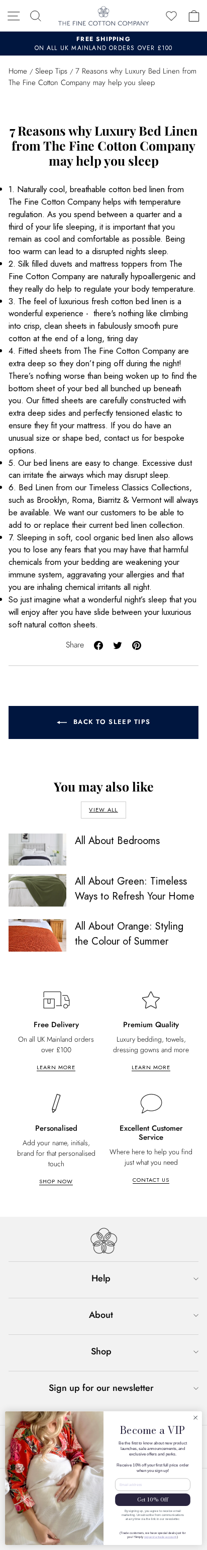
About (101, 1314)
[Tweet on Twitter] (117, 644)
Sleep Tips (51, 71)
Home (18, 71)
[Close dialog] (195, 1417)
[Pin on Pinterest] (136, 644)
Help (101, 1278)
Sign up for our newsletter (101, 1387)
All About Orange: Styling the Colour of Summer (129, 934)
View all (103, 810)
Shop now (56, 1181)
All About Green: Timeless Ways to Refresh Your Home (134, 889)
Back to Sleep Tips (111, 721)
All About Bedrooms (117, 841)
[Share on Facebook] (98, 644)
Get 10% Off (152, 1499)
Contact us (151, 1180)
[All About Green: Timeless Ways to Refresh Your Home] (37, 890)
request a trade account (160, 1536)
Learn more (56, 1067)
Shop (101, 1351)
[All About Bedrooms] (37, 850)
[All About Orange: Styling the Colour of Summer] (37, 935)
